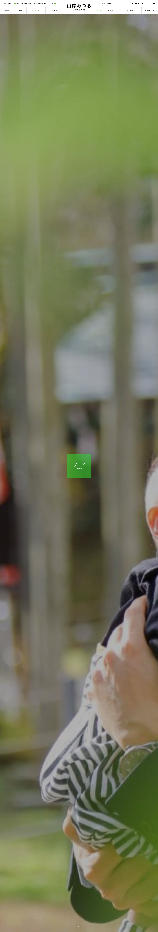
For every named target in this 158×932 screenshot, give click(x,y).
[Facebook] (132, 3)
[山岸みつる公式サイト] (79, 7)
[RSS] (142, 3)
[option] (32, 4)
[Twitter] (129, 3)
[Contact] (139, 3)
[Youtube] (136, 3)
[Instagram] (125, 3)
